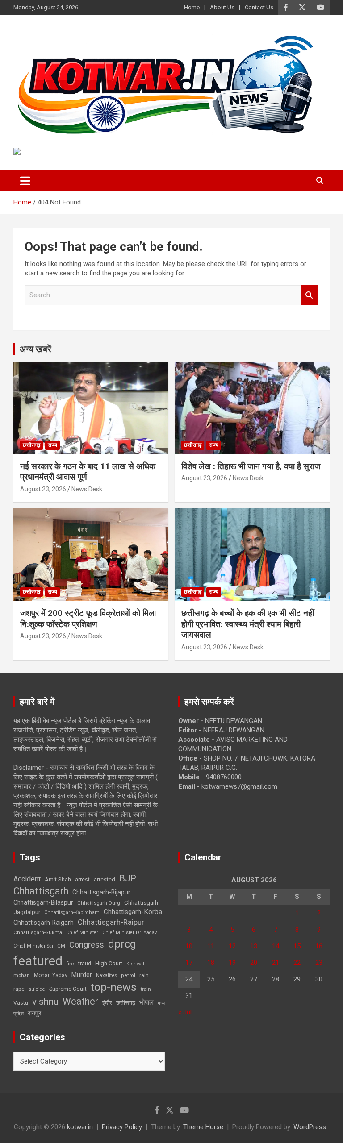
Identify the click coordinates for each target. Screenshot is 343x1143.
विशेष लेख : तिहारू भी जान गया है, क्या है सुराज (250, 466)
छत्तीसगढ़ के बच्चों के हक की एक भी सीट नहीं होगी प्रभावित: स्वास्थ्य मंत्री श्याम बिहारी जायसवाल (247, 624)
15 (297, 946)
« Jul (185, 1012)
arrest (82, 880)
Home (192, 7)
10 (188, 946)
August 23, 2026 (43, 489)
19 (232, 963)
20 (253, 963)
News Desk (86, 489)
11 (210, 946)
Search (309, 295)
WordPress (309, 1127)
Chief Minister (82, 932)
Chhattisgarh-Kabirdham (72, 912)
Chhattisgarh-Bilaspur (43, 902)
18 (210, 963)
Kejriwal (135, 964)
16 (318, 946)
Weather (80, 1001)
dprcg (122, 944)
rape (19, 988)
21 (275, 963)
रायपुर (34, 1013)
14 (275, 946)
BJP (127, 878)
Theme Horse (203, 1127)
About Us (222, 7)
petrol (128, 975)
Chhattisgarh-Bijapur (101, 892)
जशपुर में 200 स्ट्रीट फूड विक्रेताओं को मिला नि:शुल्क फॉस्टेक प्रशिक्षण (88, 618)
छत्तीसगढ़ (125, 1002)
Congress (86, 944)
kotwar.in (80, 1127)
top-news (114, 987)
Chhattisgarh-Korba (133, 912)
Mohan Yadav (50, 975)
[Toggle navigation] (25, 180)
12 (232, 946)
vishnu (45, 1001)
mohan (21, 975)
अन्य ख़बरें (35, 349)
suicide (37, 989)
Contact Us (259, 7)
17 (188, 963)
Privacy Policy (122, 1127)
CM (61, 946)
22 (297, 963)
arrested (104, 879)
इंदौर (107, 1002)
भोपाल (146, 1002)
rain (144, 975)
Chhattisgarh (40, 891)
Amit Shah (58, 879)
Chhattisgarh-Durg (98, 903)
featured (38, 960)
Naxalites (106, 975)
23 (318, 963)
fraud (84, 963)
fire (70, 963)
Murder (81, 975)
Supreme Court (68, 988)
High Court (108, 963)
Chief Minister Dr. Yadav (129, 932)
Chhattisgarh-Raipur (111, 922)
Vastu (20, 1003)
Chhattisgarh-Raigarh (43, 922)
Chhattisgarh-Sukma (37, 932)
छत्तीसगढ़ (31, 445)
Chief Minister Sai (33, 946)
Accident (27, 879)
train (146, 989)
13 (253, 946)
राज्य (52, 445)
